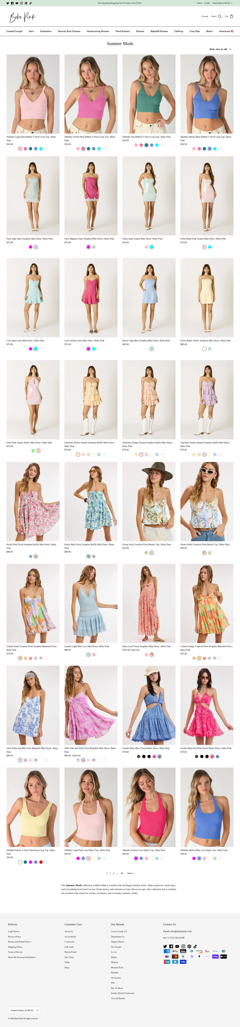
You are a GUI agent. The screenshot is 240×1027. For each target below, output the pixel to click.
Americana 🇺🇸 (226, 31)
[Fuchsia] (30, 348)
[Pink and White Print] (25, 760)
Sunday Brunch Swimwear (122, 993)
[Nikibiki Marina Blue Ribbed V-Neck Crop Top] (206, 94)
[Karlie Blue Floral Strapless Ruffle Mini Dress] (91, 501)
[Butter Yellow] (146, 348)
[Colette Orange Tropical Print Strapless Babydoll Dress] (206, 603)
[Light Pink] (20, 148)
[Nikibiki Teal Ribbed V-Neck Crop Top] (149, 94)
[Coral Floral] (151, 654)
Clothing (178, 31)
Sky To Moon (117, 988)
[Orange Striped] (83, 454)
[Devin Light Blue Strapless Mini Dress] (149, 297)
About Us (69, 931)
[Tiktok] (30, 3)
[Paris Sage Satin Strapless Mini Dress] (33, 195)
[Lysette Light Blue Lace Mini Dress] (91, 603)
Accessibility (70, 936)
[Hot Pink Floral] (154, 756)
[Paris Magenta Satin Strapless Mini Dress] (91, 195)
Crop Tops (195, 31)
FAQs (67, 962)
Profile (207, 3)
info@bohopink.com (181, 931)
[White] (28, 450)
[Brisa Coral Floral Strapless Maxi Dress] (149, 603)
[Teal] (30, 148)
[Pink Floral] (35, 556)
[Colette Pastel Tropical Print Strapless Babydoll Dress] (33, 603)
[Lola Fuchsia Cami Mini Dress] (91, 297)
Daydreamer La (117, 936)
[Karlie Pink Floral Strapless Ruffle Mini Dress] (33, 501)
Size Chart (69, 957)
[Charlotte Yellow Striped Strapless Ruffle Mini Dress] (91, 399)
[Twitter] (8, 3)
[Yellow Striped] (78, 454)
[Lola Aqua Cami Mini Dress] (33, 297)
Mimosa (114, 962)
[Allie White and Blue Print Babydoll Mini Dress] (33, 705)
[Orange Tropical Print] (25, 658)
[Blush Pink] (146, 247)
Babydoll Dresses (159, 31)
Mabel (114, 957)
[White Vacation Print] (146, 552)
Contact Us (69, 941)
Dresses (140, 31)
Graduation (46, 31)
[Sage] (35, 247)
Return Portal (70, 952)
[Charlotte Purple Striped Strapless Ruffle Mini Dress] (206, 399)
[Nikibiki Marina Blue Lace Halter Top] (206, 807)
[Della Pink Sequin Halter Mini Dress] (33, 399)
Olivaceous (116, 978)
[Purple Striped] (88, 454)
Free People (116, 947)
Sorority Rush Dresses (69, 31)
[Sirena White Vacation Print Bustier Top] (206, 501)
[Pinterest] (26, 3)
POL (113, 983)
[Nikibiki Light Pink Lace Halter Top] (91, 807)
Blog (67, 967)
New (31, 31)
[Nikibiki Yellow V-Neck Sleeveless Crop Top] (33, 807)
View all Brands (118, 998)
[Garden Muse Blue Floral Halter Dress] (149, 705)
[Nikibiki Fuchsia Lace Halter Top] (149, 807)
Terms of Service (15, 952)
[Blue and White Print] (20, 760)
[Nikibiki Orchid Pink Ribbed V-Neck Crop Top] (91, 94)
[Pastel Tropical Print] (20, 658)
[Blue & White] (35, 658)
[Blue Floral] (30, 556)
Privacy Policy (14, 936)
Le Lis (114, 952)
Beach (209, 31)
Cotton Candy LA (119, 931)
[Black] (144, 756)
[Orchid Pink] (25, 148)
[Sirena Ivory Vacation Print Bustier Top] (149, 501)
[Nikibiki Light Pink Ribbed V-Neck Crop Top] (33, 94)
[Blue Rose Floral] (30, 760)
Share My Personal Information (22, 957)
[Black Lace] (149, 756)
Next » (130, 873)
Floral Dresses (123, 31)
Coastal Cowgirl (14, 31)
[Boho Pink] (22, 16)
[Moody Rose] (138, 756)
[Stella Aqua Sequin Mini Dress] (149, 195)
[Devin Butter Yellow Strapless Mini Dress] (206, 297)
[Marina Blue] (35, 148)
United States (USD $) (221, 3)
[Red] (41, 862)
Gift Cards (69, 947)
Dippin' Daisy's (117, 941)
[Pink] (38, 450)
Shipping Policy (15, 947)
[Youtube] (17, 3)
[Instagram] (21, 3)
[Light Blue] (151, 348)
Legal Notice (14, 931)
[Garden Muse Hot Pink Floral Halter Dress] (206, 705)
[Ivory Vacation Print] (151, 552)
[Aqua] (151, 247)
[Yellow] (93, 454)
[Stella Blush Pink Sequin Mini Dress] (206, 195)
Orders (199, 3)
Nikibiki (115, 972)
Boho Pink (19, 1018)
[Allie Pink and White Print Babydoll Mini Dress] (91, 705)
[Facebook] (12, 3)
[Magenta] (30, 247)
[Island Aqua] (41, 148)
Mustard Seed (117, 967)
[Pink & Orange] (30, 658)
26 (122, 873)
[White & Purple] (41, 658)
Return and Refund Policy (19, 941)
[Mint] (33, 450)
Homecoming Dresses (98, 31)
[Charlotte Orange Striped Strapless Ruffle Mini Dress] (149, 399)
